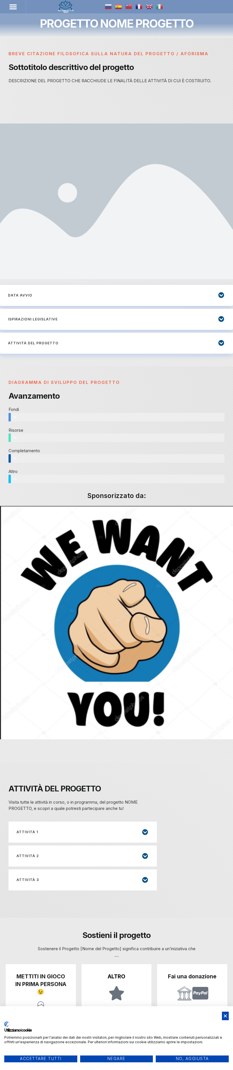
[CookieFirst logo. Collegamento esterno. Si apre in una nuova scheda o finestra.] (6, 1024)
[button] (13, 7)
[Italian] (159, 6)
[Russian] (108, 6)
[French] (139, 6)
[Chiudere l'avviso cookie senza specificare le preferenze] (225, 1016)
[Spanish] (118, 6)
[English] (149, 6)
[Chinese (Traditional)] (129, 6)
